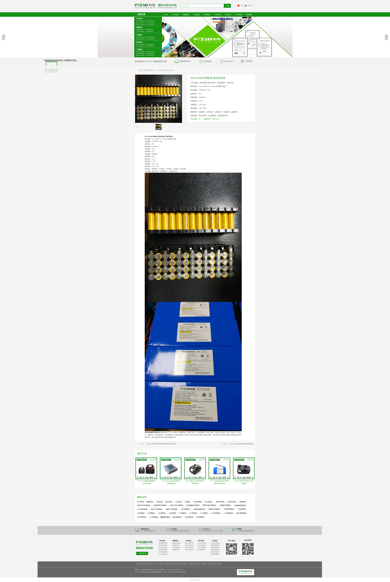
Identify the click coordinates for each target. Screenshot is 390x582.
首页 (140, 70)
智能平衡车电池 (149, 70)
